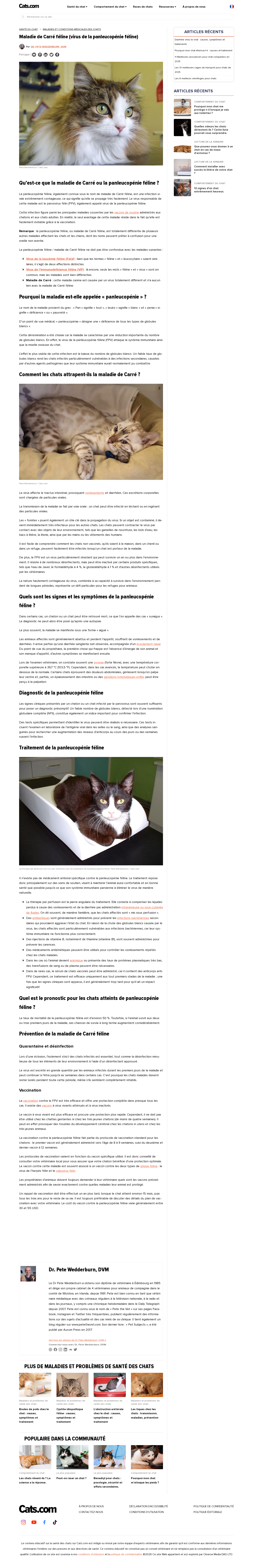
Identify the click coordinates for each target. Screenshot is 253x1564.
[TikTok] (55, 1522)
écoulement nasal (148, 644)
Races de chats (143, 6)
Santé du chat (76, 6)
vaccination (30, 1101)
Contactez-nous (91, 1512)
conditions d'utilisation (91, 1554)
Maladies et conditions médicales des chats (72, 29)
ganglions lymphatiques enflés (124, 677)
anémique (76, 960)
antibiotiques (41, 918)
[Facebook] (44, 1522)
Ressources (166, 6)
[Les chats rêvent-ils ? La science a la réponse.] (35, 1468)
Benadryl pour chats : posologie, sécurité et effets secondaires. (108, 1482)
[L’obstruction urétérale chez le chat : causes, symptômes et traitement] (110, 1396)
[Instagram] (23, 1522)
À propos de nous (194, 6)
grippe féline (148, 1166)
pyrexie (99, 662)
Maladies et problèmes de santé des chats (33, 1402)
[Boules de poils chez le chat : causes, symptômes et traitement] (35, 1396)
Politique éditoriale (208, 1512)
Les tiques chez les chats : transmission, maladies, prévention (144, 1413)
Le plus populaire (65, 1473)
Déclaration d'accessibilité (148, 1506)
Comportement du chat (109, 6)
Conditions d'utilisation (146, 1512)
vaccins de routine (126, 212)
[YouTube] (34, 1522)
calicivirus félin (65, 1171)
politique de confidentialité (214, 1506)
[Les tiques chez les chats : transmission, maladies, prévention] (147, 1396)
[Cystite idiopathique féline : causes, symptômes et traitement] (72, 1396)
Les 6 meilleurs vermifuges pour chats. (196, 78)
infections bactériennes (133, 918)
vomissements (94, 493)
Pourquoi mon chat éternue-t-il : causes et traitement (203, 50)
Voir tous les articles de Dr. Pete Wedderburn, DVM (77, 1340)
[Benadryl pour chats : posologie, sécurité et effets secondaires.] (110, 1468)
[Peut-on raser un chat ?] (72, 1468)
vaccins (47, 1105)
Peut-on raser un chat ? (71, 1478)
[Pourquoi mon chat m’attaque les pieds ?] (147, 1468)
